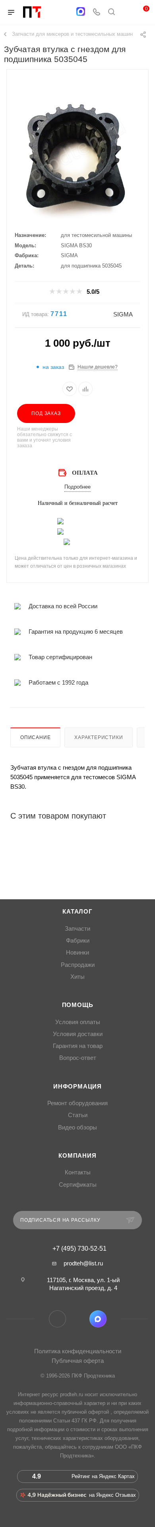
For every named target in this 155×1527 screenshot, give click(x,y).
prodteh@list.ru (83, 1263)
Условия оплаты (77, 1022)
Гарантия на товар (78, 1046)
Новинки (77, 952)
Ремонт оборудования (77, 1103)
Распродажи (78, 965)
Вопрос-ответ (77, 1058)
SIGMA (123, 314)
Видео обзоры (77, 1127)
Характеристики (98, 737)
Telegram (57, 1318)
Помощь (77, 1005)
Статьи (77, 1115)
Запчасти (77, 929)
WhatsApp (77, 1318)
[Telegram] (65, 12)
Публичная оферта (78, 1360)
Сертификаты (78, 1185)
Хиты (77, 977)
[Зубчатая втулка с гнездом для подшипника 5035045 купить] (77, 158)
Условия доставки (78, 1034)
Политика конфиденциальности (77, 1351)
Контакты (78, 1172)
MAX (98, 1318)
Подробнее (77, 487)
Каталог (77, 911)
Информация (77, 1086)
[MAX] (80, 11)
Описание (35, 737)
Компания (77, 1156)
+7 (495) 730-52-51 (79, 1249)
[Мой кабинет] (126, 12)
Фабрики (77, 940)
